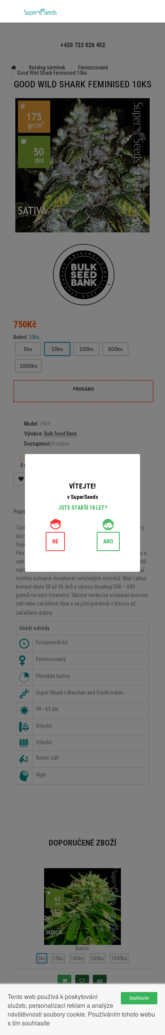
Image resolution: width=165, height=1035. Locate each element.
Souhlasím (139, 998)
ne (55, 541)
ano (108, 541)
